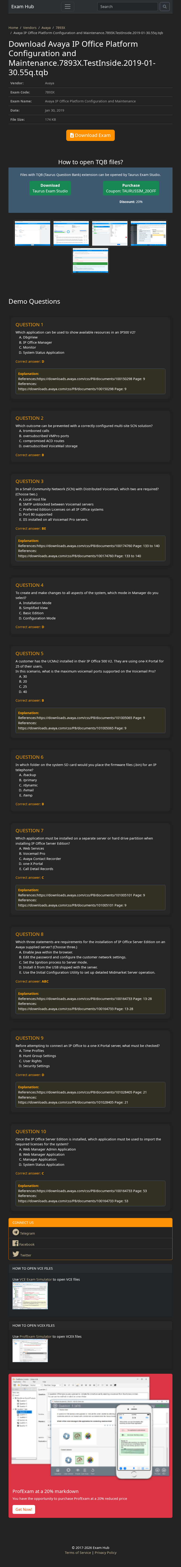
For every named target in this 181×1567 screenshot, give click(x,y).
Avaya (46, 27)
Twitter (25, 1255)
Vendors (30, 27)
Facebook (26, 1244)
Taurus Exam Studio (50, 188)
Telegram (27, 1233)
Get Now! (24, 1509)
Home (13, 27)
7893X (60, 27)
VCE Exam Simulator (36, 1279)
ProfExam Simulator (36, 1336)
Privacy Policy (105, 1552)
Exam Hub (22, 6)
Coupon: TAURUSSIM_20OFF (131, 188)
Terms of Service (78, 1552)
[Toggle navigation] (67, 6)
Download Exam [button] (92, 135)
